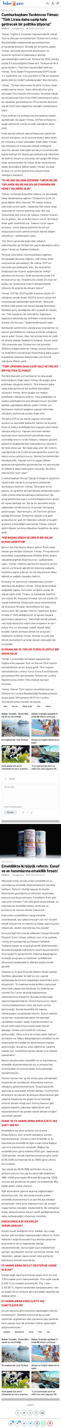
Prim (40, 1332)
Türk (39, 706)
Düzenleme (19, 1332)
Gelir (5, 706)
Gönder (10, 812)
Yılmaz (48, 706)
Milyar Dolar (27, 706)
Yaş (48, 1332)
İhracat (15, 706)
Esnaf (31, 1332)
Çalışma (6, 1332)
